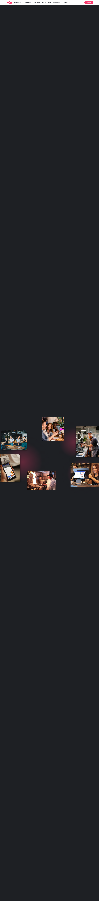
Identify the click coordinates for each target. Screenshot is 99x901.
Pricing (44, 2)
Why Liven (37, 2)
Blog (49, 2)
